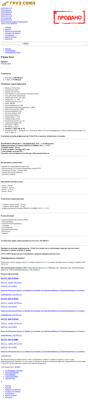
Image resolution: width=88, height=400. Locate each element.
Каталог (8, 29)
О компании (9, 35)
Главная (8, 27)
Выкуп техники (11, 37)
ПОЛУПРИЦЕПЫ (12, 372)
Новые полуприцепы (13, 31)
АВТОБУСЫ (10, 378)
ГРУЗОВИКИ (10, 374)
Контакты (8, 39)
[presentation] (1, 67)
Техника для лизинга (12, 33)
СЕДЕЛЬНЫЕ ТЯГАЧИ (13, 371)
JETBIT (17, 367)
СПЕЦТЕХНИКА (11, 376)
